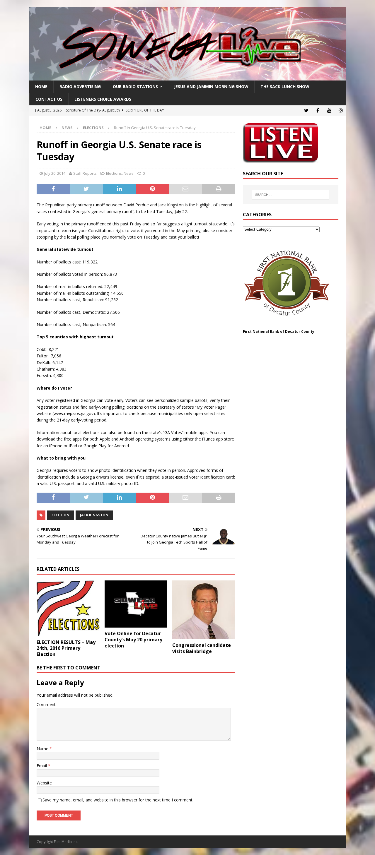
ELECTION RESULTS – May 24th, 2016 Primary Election (66, 648)
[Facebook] (318, 110)
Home (41, 86)
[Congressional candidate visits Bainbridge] (203, 609)
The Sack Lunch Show (284, 86)
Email (42, 765)
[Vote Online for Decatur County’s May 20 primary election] (136, 604)
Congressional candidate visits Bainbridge (201, 648)
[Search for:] (291, 195)
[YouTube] (329, 110)
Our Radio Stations (135, 86)
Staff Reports (85, 173)
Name (43, 748)
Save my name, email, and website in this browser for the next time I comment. (117, 800)
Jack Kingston (94, 515)
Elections (114, 173)
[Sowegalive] (187, 77)
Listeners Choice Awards (102, 99)
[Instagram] (340, 110)
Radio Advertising (80, 86)
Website (44, 783)
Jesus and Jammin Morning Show (211, 86)
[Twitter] (306, 110)
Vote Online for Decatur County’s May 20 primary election (133, 639)
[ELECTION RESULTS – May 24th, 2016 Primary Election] (68, 608)
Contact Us (48, 99)
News (67, 127)
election (60, 515)
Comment (46, 704)
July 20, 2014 (54, 173)
